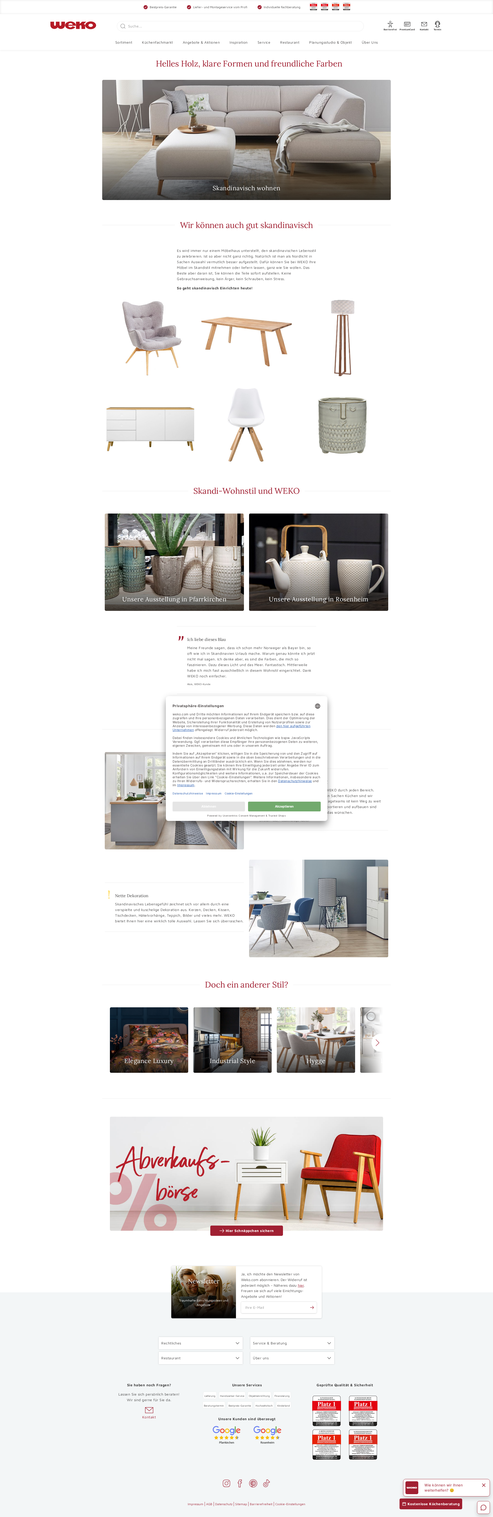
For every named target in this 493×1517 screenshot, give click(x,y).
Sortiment (123, 42)
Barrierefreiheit (261, 1504)
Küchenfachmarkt (157, 42)
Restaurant (289, 42)
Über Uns (370, 42)
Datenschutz (223, 1504)
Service (264, 42)
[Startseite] (73, 26)
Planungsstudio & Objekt (330, 42)
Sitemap (241, 1504)
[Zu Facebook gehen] (240, 1484)
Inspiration (239, 42)
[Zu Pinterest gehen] (253, 1484)
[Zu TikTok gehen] (266, 1484)
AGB (209, 1504)
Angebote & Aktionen (201, 42)
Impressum (195, 1504)
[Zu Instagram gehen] (226, 1484)
